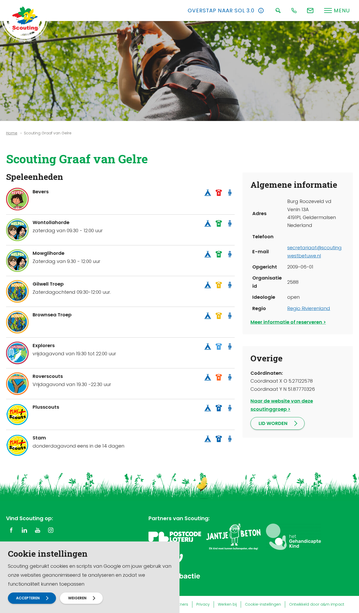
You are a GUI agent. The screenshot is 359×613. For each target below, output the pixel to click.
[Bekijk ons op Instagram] (50, 530)
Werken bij (227, 604)
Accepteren (28, 598)
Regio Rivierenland (308, 308)
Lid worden (273, 423)
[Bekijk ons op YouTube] (37, 530)
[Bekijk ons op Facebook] (11, 530)
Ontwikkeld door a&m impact (316, 604)
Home (11, 133)
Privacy (203, 604)
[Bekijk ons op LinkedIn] (24, 530)
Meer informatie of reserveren (286, 322)
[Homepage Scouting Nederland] (25, 18)
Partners (180, 604)
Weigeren (77, 598)
